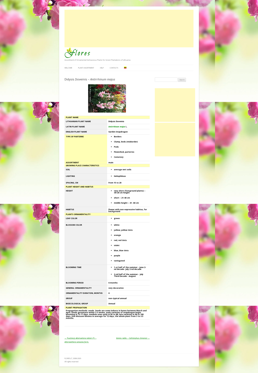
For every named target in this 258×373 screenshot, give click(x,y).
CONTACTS (114, 68)
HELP (102, 68)
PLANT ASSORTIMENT (86, 68)
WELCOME (68, 68)
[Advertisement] (129, 28)
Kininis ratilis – (133, 338)
